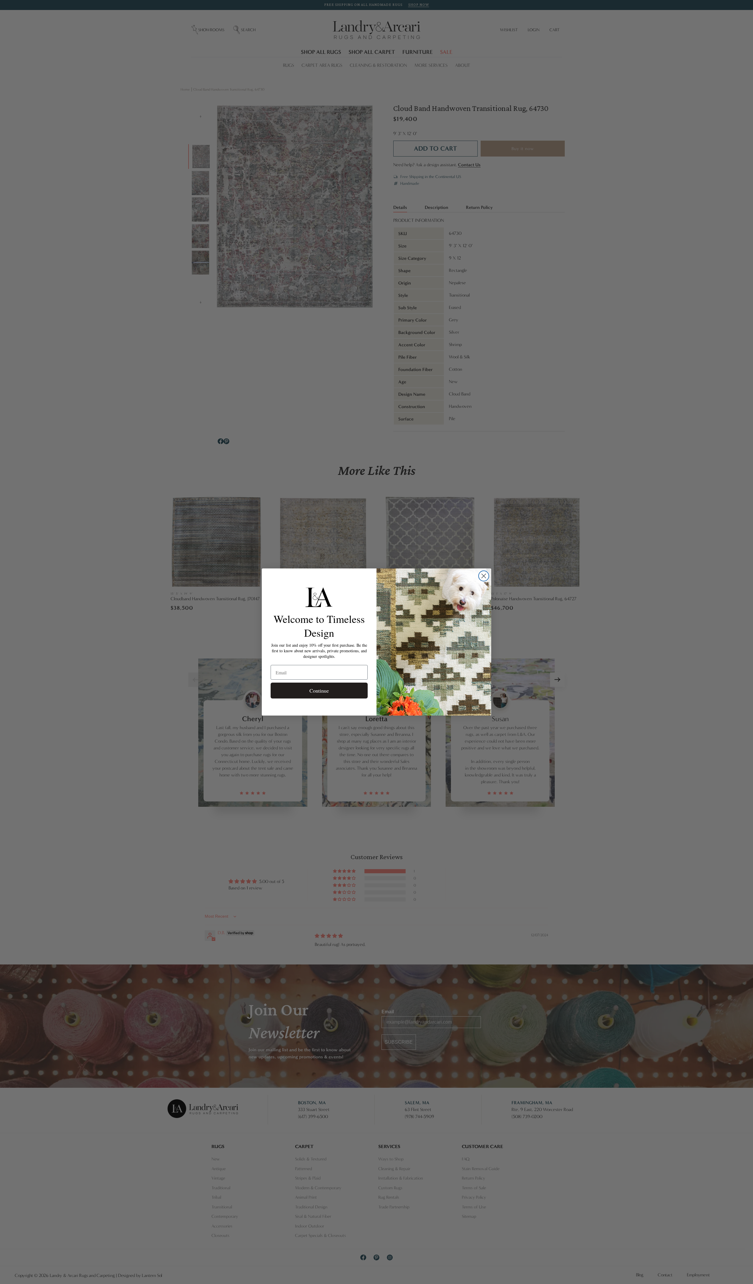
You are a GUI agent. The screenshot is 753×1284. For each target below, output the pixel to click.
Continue (319, 690)
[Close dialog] (484, 576)
